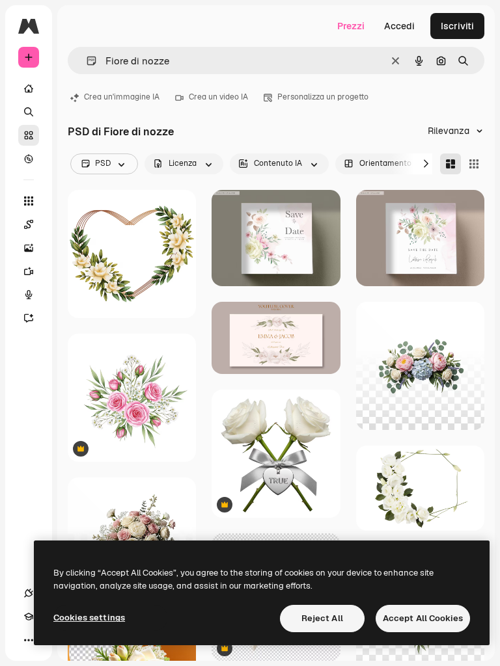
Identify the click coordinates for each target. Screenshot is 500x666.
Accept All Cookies (423, 618)
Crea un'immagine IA (122, 97)
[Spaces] (28, 224)
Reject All (322, 618)
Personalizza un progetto (322, 97)
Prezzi (351, 26)
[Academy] (28, 616)
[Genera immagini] (28, 247)
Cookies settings (89, 617)
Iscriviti (457, 26)
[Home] (28, 88)
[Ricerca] (28, 111)
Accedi (399, 26)
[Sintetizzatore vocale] (28, 294)
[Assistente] (28, 318)
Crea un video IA (218, 97)
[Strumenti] (28, 201)
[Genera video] (28, 271)
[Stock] (28, 135)
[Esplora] (28, 158)
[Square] (474, 163)
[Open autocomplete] (86, 61)
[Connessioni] (28, 593)
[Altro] (28, 640)
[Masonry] (450, 163)
